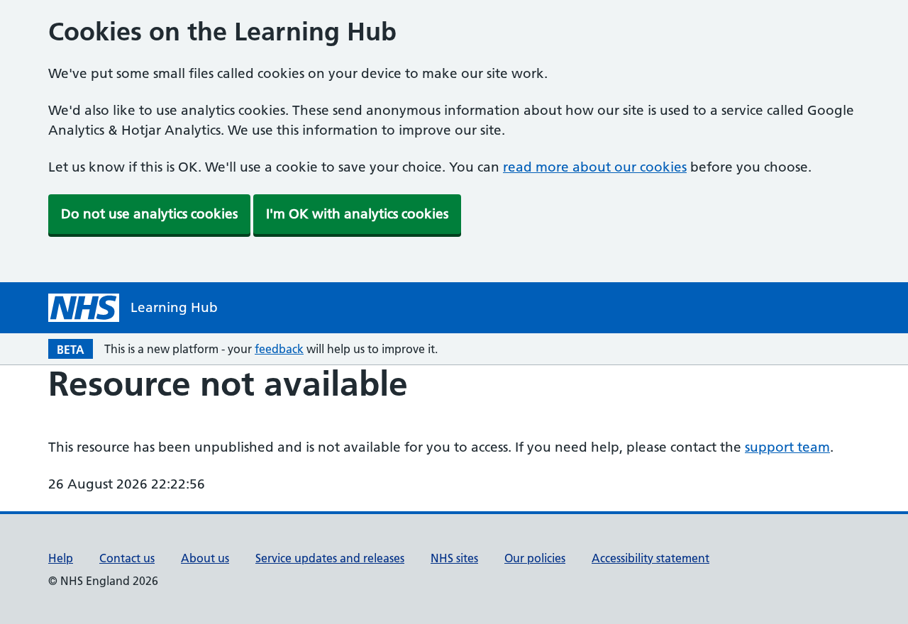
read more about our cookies (595, 167)
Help (60, 558)
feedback (279, 349)
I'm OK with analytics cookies (357, 214)
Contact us (127, 558)
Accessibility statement (650, 558)
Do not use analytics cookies (149, 214)
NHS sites (454, 558)
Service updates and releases (329, 558)
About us (205, 558)
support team (787, 447)
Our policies (534, 558)
